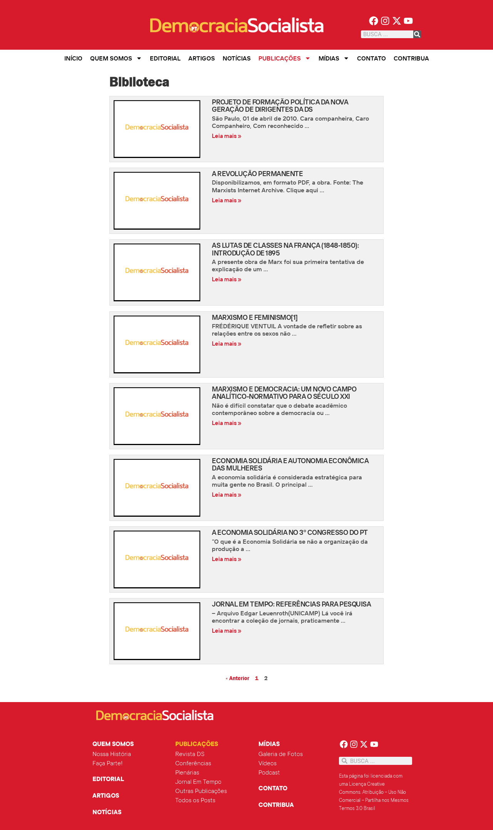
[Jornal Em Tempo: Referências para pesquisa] (160, 631)
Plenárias (187, 773)
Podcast (269, 773)
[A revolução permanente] (160, 201)
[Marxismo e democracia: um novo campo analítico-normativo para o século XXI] (160, 416)
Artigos (201, 58)
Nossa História (111, 754)
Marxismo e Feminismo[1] (255, 317)
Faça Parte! (107, 763)
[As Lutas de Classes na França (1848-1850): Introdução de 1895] (160, 272)
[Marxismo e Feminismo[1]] (160, 344)
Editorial (165, 58)
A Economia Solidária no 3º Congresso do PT (289, 532)
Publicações (279, 58)
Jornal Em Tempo (198, 782)
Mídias (329, 58)
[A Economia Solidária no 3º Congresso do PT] (160, 559)
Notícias (237, 58)
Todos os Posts (195, 800)
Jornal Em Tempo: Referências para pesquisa (291, 604)
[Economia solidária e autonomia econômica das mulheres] (160, 488)
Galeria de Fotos (280, 754)
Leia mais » (226, 135)
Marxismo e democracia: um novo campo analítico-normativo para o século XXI (284, 393)
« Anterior (237, 678)
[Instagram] (385, 21)
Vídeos (267, 763)
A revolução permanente (257, 173)
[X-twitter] (396, 21)
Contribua (411, 58)
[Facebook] (373, 21)
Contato (371, 58)
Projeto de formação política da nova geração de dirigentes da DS (280, 105)
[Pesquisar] (417, 34)
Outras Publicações (201, 791)
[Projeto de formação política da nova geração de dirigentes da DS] (160, 129)
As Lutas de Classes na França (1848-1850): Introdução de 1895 (285, 249)
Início (73, 58)
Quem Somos (111, 58)
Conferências (193, 763)
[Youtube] (408, 21)
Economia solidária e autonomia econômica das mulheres (290, 464)
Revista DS (190, 754)
